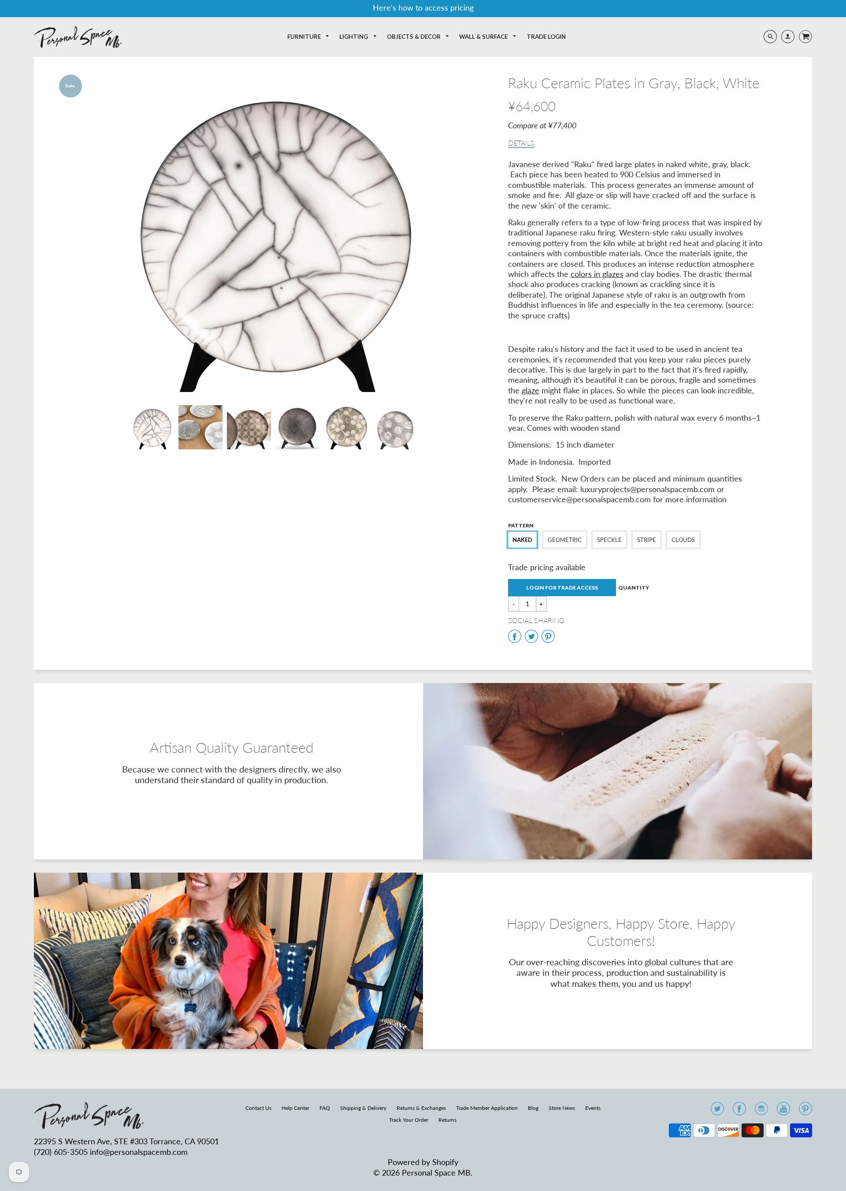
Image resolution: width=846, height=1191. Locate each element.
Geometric (565, 539)
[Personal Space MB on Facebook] (739, 1111)
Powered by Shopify (423, 1162)
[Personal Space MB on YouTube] (783, 1111)
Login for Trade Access (562, 587)
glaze (530, 390)
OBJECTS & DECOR (414, 36)
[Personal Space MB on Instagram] (761, 1111)
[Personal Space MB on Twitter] (717, 1111)
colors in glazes (597, 274)
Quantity (633, 587)
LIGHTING (354, 36)
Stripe (646, 539)
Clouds (683, 539)
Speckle (609, 539)
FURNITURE (304, 36)
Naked (522, 539)
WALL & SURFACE (484, 36)
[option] (273, 233)
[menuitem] (308, 37)
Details (521, 142)
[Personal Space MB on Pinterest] (805, 1111)
